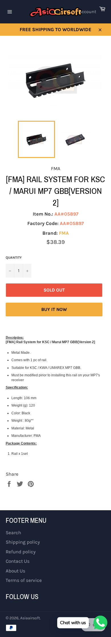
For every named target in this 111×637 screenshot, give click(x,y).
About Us (15, 571)
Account (87, 11)
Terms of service (24, 580)
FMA (64, 233)
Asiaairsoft (30, 618)
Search (13, 532)
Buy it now (54, 309)
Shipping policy (23, 542)
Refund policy (21, 551)
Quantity (14, 258)
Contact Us (18, 561)
